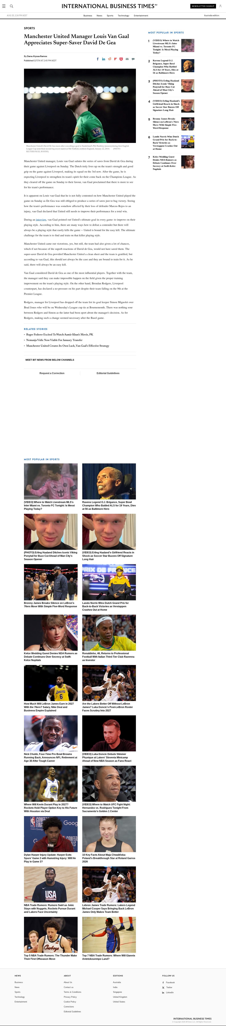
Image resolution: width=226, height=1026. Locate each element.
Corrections (69, 1007)
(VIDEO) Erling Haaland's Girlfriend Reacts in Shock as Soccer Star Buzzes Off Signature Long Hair (108, 556)
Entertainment (141, 15)
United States (119, 1002)
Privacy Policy (70, 997)
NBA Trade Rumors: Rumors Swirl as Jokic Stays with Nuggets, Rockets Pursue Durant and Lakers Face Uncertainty (49, 908)
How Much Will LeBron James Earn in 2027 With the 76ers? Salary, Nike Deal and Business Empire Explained (49, 707)
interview (41, 219)
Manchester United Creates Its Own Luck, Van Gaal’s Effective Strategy (67, 346)
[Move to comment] (133, 59)
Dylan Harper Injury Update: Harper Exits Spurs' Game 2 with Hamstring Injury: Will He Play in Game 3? (50, 858)
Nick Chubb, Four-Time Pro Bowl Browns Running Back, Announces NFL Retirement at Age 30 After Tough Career (50, 757)
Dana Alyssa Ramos (37, 56)
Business (87, 15)
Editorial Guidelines (108, 373)
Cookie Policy (70, 1002)
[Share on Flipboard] (115, 59)
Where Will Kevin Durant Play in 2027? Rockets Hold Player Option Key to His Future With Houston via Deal (50, 808)
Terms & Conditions (72, 992)
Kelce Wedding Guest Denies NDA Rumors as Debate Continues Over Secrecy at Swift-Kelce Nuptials (50, 656)
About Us (68, 982)
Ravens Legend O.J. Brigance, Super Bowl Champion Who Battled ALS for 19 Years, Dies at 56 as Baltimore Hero (109, 505)
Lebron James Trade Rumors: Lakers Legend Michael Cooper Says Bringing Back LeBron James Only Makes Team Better (108, 908)
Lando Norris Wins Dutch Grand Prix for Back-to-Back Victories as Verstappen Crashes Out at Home (105, 606)
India (115, 987)
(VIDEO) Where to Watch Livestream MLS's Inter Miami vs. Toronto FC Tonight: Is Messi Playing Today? (49, 505)
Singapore (117, 992)
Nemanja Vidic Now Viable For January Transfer (54, 340)
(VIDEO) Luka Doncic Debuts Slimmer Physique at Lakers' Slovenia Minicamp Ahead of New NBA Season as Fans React (106, 757)
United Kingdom (120, 997)
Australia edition (211, 15)
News (99, 15)
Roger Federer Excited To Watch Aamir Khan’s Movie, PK (59, 334)
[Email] (127, 59)
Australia (117, 982)
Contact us (68, 987)
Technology (123, 15)
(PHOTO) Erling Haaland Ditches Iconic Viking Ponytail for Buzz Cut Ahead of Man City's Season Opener (50, 556)
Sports (110, 15)
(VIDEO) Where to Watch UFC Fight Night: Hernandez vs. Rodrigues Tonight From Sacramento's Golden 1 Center (106, 808)
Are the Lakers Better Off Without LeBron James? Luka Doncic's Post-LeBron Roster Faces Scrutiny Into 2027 (107, 707)
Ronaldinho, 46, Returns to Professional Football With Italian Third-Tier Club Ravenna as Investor (108, 656)
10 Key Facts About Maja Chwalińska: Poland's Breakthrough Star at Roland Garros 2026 (108, 858)
